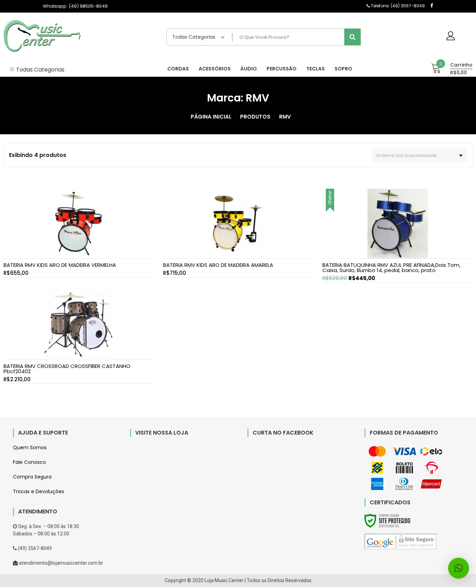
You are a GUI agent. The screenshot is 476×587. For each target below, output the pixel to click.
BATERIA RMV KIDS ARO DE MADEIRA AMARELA (218, 265)
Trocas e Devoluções (38, 491)
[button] (458, 568)
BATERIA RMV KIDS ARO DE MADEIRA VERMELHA (59, 265)
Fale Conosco (29, 462)
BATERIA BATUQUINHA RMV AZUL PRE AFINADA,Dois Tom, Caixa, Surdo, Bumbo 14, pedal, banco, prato (391, 267)
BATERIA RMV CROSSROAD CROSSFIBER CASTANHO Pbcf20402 (66, 368)
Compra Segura (32, 476)
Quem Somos (30, 447)
